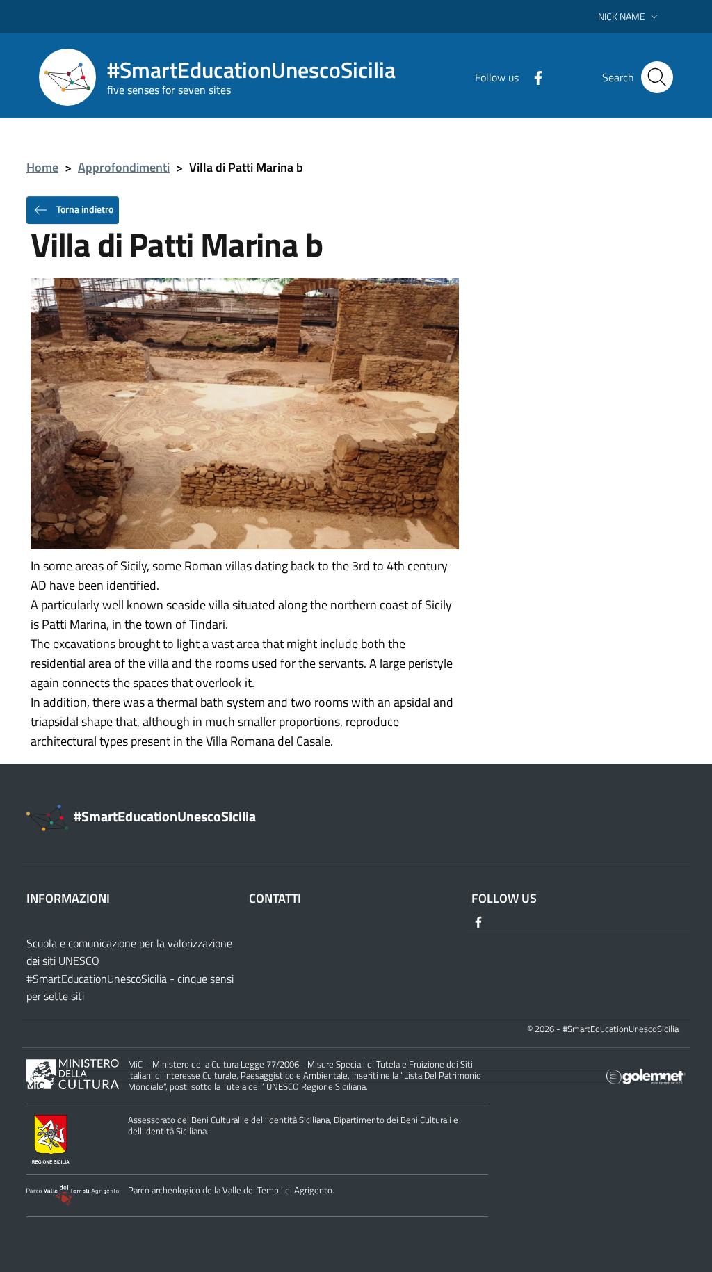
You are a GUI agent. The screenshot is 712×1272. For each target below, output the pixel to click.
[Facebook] (533, 76)
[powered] (646, 1075)
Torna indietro (83, 208)
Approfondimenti (124, 167)
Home (42, 167)
